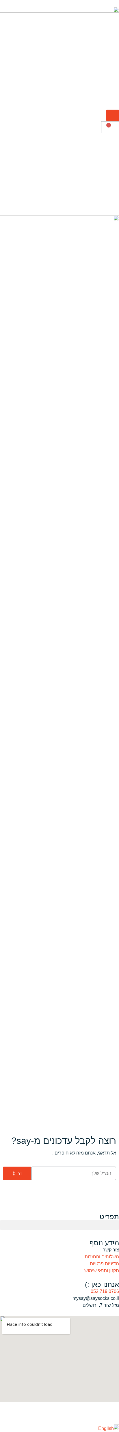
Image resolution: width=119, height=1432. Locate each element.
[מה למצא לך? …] (112, 115)
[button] (59, 1225)
